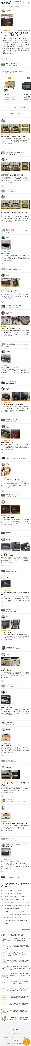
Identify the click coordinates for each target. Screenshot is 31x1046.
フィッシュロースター (16, 893)
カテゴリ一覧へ (26, 929)
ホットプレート (5, 908)
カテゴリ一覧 (11, 1033)
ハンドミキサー (25, 902)
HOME (15, 1029)
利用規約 (13, 1037)
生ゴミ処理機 (4, 923)
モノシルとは (19, 1033)
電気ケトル (17, 896)
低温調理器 (19, 890)
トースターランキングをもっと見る (21, 107)
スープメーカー (5, 914)
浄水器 (25, 920)
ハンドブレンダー (15, 902)
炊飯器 (11, 896)
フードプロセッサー (6, 905)
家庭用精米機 (12, 920)
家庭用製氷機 (19, 920)
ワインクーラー (18, 917)
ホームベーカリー (14, 908)
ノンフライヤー (12, 890)
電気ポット (23, 896)
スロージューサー (5, 902)
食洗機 (3, 917)
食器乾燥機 (26, 914)
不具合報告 (15, 1040)
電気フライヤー (5, 899)
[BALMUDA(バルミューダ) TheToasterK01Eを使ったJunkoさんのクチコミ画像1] (7, 20)
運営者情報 (6, 1037)
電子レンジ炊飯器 (14, 899)
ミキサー (14, 905)
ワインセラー (4, 920)
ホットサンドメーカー (23, 905)
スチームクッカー (5, 893)
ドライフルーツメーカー (16, 914)
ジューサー (22, 899)
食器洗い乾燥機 (9, 917)
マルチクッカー (5, 896)
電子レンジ (4, 890)
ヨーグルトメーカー (6, 911)
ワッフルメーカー (16, 911)
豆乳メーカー (25, 911)
